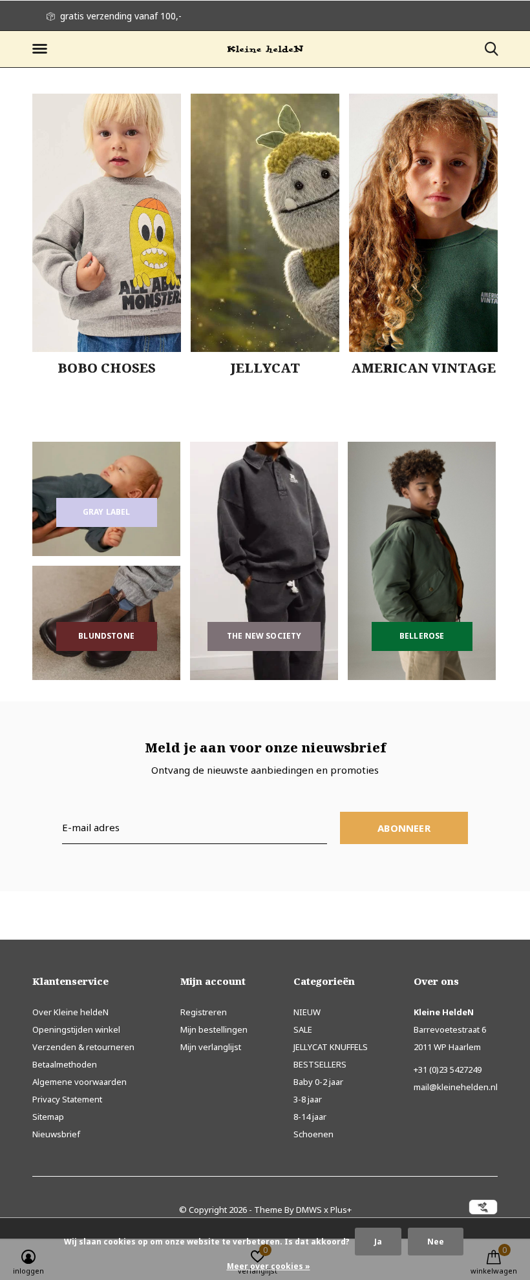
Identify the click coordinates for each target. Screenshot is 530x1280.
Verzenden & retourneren (83, 1047)
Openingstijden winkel (76, 1029)
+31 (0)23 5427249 (448, 1069)
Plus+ (341, 1209)
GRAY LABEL (107, 511)
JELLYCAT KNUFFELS (330, 1047)
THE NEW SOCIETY (264, 635)
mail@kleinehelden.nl (456, 1087)
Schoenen (313, 1134)
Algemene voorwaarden (79, 1082)
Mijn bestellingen (214, 1029)
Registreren (203, 1012)
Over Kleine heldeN (70, 1012)
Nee (435, 1241)
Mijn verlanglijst (210, 1047)
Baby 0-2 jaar (318, 1082)
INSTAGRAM (138, 16)
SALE (302, 1029)
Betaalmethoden (64, 1064)
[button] (42, 49)
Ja (378, 1241)
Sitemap (48, 1116)
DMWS (309, 1209)
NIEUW (307, 1012)
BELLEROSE (421, 635)
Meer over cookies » (268, 1266)
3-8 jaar (307, 1099)
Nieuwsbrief (56, 1134)
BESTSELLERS (319, 1064)
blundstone (106, 635)
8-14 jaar (309, 1116)
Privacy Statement (67, 1099)
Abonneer (403, 827)
